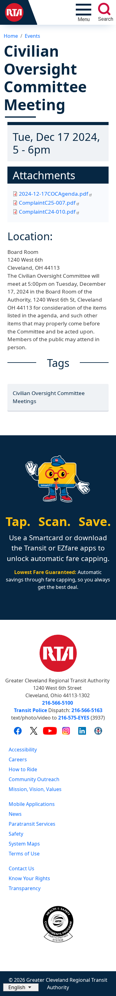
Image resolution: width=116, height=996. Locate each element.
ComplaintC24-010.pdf (47, 211)
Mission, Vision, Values (35, 789)
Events (32, 36)
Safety (16, 833)
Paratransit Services (32, 823)
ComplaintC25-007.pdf (47, 202)
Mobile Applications (32, 804)
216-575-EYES (73, 717)
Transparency (25, 888)
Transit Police (30, 710)
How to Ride (23, 769)
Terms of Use (24, 853)
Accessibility (23, 749)
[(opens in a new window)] (18, 730)
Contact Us (21, 868)
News (15, 814)
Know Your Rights (29, 878)
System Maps (24, 843)
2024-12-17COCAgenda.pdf (53, 193)
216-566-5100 (57, 702)
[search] (104, 9)
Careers (18, 759)
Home (11, 36)
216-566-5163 (86, 710)
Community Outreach (34, 779)
